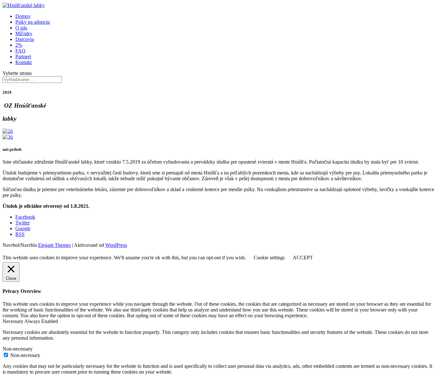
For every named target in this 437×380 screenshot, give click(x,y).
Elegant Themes (54, 245)
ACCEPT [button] (303, 257)
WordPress (116, 245)
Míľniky (23, 33)
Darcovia (24, 39)
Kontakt (23, 62)
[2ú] (8, 131)
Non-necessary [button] (18, 349)
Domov (23, 16)
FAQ (20, 50)
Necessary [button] (13, 321)
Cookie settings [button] (269, 257)
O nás (21, 27)
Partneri (23, 56)
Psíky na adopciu (32, 22)
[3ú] (8, 137)
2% (18, 45)
